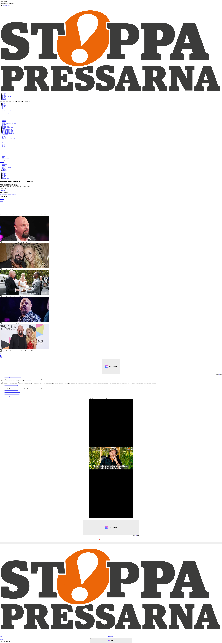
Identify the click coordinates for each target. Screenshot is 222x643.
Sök (1, 140)
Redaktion (15, 101)
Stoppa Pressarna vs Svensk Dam (8, 133)
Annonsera (10, 101)
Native (3, 122)
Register (3, 128)
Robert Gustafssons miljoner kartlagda (11, 385)
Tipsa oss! (2, 162)
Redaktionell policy (27, 101)
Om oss (19, 101)
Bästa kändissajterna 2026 (7, 114)
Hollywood (4, 106)
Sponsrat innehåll (110, 636)
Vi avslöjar (4, 98)
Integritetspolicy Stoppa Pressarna (8, 116)
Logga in (4, 120)
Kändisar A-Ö (4, 99)
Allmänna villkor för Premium (7, 110)
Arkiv (22, 101)
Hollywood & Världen (6, 96)
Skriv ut (1, 208)
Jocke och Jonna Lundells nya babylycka (12, 394)
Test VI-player (5, 134)
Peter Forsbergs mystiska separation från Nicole (13, 396)
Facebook (2, 199)
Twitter (1, 201)
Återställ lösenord (5, 113)
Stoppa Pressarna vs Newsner (7, 130)
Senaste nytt (4, 93)
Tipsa (1, 101)
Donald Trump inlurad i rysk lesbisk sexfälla (13, 377)
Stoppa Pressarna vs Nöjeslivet (8, 131)
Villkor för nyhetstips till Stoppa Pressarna (10, 138)
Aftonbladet (28, 380)
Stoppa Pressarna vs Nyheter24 (8, 132)
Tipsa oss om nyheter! (6, 5)
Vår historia (4, 136)
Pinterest (1, 203)
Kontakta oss (5, 101)
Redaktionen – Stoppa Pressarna (8, 127)
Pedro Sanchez (2, 190)
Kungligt (4, 95)
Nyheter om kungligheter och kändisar (9, 123)
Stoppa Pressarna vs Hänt (7, 129)
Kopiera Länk (2, 206)
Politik (3, 97)
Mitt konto (4, 121)
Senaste (3, 103)
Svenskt (3, 94)
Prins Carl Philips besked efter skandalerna (12, 392)
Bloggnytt (4, 115)
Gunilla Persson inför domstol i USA (11, 390)
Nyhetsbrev (4, 124)
